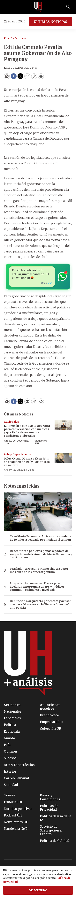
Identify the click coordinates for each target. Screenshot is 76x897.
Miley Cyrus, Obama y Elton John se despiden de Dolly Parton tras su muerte (27, 462)
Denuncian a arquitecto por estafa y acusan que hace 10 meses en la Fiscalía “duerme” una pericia (41, 604)
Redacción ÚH (41, 442)
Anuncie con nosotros (50, 706)
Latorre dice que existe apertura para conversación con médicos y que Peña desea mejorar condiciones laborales (27, 430)
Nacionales (11, 421)
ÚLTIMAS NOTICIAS (50, 22)
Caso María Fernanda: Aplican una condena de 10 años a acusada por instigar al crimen (40, 538)
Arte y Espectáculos (17, 454)
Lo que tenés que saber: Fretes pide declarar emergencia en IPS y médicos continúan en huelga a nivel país (37, 587)
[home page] (38, 7)
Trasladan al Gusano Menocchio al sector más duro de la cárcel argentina (39, 570)
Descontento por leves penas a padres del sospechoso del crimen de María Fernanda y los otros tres (41, 554)
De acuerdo (38, 890)
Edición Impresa (15, 38)
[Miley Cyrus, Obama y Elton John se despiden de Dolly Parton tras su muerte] (63, 458)
